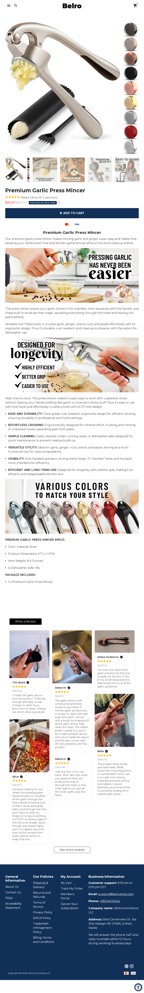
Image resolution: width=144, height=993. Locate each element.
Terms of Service (39, 904)
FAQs (8, 898)
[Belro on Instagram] (131, 966)
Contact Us (13, 892)
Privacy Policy (42, 912)
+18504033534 (110, 901)
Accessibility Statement (13, 905)
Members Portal (67, 896)
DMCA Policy (42, 918)
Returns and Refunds (42, 895)
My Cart (66, 883)
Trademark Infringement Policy (42, 928)
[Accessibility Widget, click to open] (138, 987)
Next (134, 88)
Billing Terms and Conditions (43, 940)
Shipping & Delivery (40, 885)
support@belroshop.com (116, 894)
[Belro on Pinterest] (126, 966)
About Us (11, 886)
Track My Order (72, 888)
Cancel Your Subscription (69, 906)
